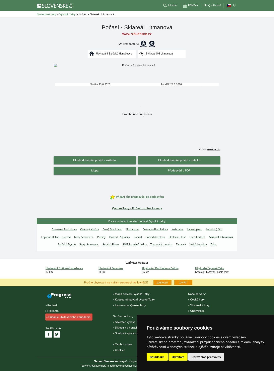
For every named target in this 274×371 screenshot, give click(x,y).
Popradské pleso (155, 237)
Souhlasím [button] (157, 357)
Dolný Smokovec (112, 229)
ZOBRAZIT (162, 282)
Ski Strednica (197, 237)
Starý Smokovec (89, 244)
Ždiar (213, 244)
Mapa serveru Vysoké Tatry (132, 293)
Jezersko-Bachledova (155, 229)
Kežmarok (177, 229)
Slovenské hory (200, 305)
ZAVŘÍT (183, 282)
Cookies (120, 350)
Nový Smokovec (83, 237)
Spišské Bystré (67, 244)
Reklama (53, 310)
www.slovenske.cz (137, 34)
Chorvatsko (197, 310)
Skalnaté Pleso (177, 237)
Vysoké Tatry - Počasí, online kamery (137, 208)
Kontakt (52, 305)
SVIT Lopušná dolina (134, 244)
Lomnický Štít (214, 229)
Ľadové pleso (194, 229)
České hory (197, 299)
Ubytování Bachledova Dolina (160, 268)
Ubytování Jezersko (110, 268)
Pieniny (101, 237)
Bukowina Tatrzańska (64, 229)
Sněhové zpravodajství (129, 333)
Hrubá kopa (132, 229)
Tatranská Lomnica (161, 244)
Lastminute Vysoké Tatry (130, 305)
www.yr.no (213, 149)
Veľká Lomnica (198, 244)
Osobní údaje (123, 344)
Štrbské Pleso (110, 244)
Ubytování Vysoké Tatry (209, 268)
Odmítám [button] (178, 357)
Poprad (138, 237)
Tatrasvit (181, 244)
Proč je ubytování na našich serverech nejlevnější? (116, 282)
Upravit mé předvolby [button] (206, 357)
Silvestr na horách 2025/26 (132, 327)
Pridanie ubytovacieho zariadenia (69, 317)
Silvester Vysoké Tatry (129, 322)
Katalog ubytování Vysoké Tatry (135, 299)
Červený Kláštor (89, 229)
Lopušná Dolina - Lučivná (56, 237)
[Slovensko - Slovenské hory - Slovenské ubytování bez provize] (54, 5)
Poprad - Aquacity (119, 237)
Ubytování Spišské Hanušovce (64, 268)
